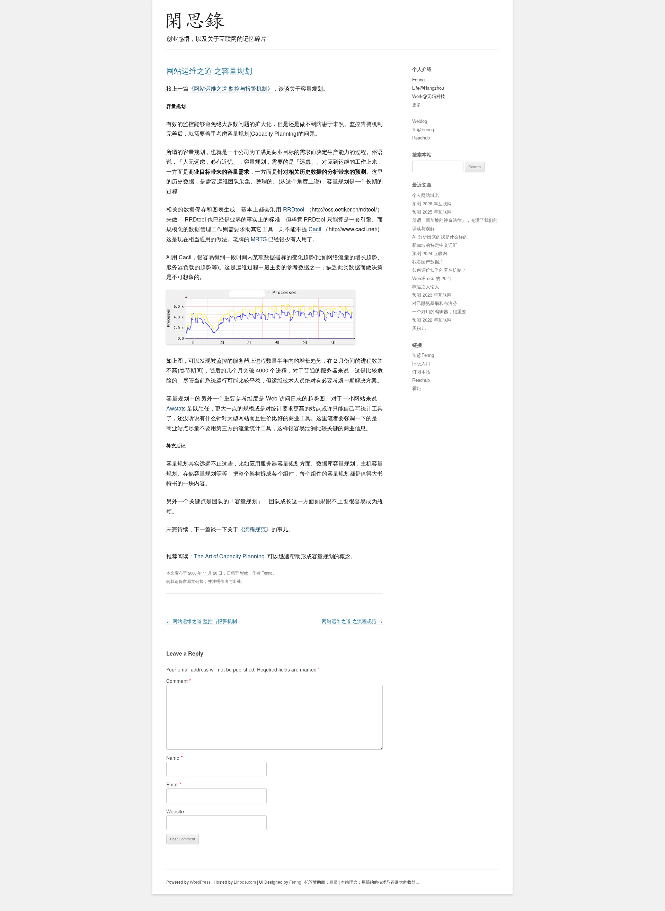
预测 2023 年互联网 (432, 294)
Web (244, 573)
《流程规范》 (255, 529)
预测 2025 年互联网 (432, 211)
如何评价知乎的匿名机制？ (439, 270)
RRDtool (293, 209)
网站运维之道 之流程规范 (352, 620)
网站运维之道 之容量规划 (209, 70)
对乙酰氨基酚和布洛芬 (434, 303)
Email (173, 784)
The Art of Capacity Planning (229, 556)
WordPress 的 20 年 (432, 278)
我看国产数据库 (428, 261)
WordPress (200, 882)
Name (174, 757)
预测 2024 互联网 (429, 253)
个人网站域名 (425, 195)
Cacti (315, 229)
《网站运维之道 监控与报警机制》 (230, 88)
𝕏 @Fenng (423, 129)
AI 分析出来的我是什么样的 (440, 236)
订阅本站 (421, 371)
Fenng (266, 573)
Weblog (419, 121)
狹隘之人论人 (425, 286)
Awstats (176, 408)
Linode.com (245, 882)
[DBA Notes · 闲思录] (195, 20)
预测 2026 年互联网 (432, 203)
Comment (178, 680)
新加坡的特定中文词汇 (434, 245)
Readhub (421, 137)
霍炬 (416, 388)
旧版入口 (421, 363)
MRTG (259, 239)
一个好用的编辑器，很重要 (439, 311)
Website (175, 811)
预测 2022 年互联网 (432, 319)
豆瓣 (333, 882)
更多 (416, 104)
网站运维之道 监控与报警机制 (201, 620)
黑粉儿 (419, 328)
